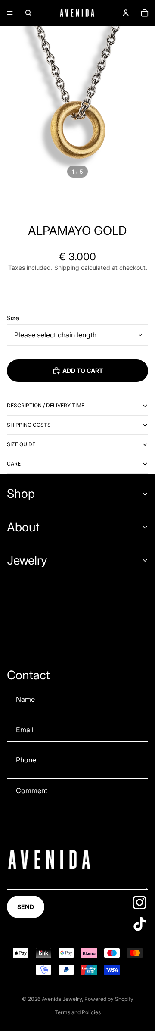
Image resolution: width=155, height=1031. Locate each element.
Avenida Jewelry (62, 999)
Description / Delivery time (45, 405)
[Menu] (10, 13)
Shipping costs (29, 425)
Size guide (21, 444)
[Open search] (28, 12)
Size (13, 318)
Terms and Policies (78, 1012)
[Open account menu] (125, 12)
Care (14, 463)
